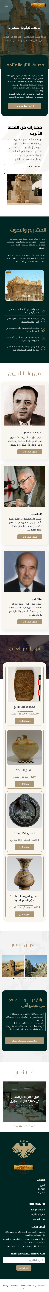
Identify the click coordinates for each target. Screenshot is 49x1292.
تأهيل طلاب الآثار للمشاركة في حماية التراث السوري (24, 1099)
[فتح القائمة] (7, 5)
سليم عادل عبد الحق (32, 433)
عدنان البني (36, 599)
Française (40, 1192)
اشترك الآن (24, 1268)
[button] (13, 978)
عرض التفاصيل (25, 721)
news (17, 1105)
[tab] (4, 160)
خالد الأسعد (36, 514)
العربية (42, 1185)
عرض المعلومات (30, 452)
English (41, 1189)
